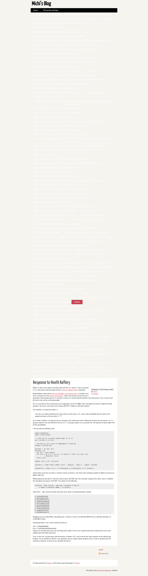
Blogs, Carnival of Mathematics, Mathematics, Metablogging (56, 224)
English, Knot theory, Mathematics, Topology (86, 324)
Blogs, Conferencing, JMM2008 (86, 228)
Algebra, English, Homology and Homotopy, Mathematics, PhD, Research (61, 189)
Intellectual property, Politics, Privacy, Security (94, 363)
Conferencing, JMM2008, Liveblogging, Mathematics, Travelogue (58, 289)
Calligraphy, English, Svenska (44, 237)
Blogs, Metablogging (99, 233)
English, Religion (39, 345)
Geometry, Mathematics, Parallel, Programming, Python (54, 350)
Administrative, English (95, 93)
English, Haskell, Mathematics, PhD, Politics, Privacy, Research (57, 306)
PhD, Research (39, 371)
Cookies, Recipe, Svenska (43, 298)
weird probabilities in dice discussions (64, 393)
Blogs (35, 219)
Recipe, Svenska (58, 376)
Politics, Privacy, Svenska (75, 371)
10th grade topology (50, 10)
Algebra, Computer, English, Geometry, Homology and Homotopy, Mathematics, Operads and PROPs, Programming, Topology (74, 139)
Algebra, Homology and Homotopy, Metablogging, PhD (54, 211)
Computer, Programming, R (87, 276)
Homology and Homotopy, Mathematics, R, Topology (95, 354)
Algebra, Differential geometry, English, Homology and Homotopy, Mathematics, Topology (67, 163)
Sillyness (94, 376)
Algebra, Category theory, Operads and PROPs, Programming (57, 130)
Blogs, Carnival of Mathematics (55, 219)
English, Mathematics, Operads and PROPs (72, 328)
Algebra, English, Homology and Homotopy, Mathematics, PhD (57, 185)
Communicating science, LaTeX (102, 263)
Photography (55, 371)
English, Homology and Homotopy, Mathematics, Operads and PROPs (60, 315)
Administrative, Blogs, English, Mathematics (50, 80)
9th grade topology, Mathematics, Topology (49, 28)
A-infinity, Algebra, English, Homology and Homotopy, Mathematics (58, 36)
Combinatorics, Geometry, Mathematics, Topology (52, 254)
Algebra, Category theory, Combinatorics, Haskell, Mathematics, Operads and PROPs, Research (70, 121)
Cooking (62, 298)
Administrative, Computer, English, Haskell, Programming (55, 88)
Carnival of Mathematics (71, 237)
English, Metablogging (78, 337)
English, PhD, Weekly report (44, 341)
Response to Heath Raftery (51, 382)
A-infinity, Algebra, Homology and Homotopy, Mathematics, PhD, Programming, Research (67, 58)
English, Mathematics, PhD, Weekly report (49, 332)
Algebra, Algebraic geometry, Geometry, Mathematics (53, 117)
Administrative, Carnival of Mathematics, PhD (89, 80)
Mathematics (71, 367)
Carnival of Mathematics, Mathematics (99, 237)
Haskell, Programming (41, 354)
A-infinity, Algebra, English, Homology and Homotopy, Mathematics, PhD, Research (65, 45)
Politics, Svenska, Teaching (100, 371)
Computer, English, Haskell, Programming (49, 272)
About (35, 10)
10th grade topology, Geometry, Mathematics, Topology (54, 19)
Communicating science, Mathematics (97, 267)
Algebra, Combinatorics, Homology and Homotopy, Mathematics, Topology (61, 134)
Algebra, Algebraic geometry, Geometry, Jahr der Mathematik (56, 113)
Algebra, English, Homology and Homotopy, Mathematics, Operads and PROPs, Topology (67, 180)
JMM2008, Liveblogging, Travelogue (47, 367)
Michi (95, 391)
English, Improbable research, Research (48, 324)
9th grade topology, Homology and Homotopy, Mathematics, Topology (59, 23)
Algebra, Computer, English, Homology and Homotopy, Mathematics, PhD (61, 150)
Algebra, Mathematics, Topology (92, 215)
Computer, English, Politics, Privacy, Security (88, 272)
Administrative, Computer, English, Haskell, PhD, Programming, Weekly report (63, 84)
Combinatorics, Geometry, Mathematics (90, 250)
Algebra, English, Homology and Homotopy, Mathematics (55, 176)
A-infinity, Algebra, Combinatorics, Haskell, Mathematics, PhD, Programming (62, 32)
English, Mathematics (41, 328)
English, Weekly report (79, 345)
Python (77, 563)
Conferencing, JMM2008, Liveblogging (48, 285)
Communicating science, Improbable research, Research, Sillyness (59, 263)
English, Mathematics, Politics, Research (49, 337)
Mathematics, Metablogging (91, 367)
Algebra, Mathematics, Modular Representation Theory (54, 215)
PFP (69, 388)
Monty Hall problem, (57, 396)
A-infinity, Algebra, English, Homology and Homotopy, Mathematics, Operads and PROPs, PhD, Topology (73, 41)
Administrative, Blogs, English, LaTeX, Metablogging (75, 75)
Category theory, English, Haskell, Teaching (85, 241)
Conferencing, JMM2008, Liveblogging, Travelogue (52, 293)
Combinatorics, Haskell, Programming (91, 254)
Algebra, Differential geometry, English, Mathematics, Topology (57, 167)
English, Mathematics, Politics (82, 332)
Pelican (49, 563)
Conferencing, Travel (86, 293)
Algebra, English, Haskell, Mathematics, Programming (54, 172)
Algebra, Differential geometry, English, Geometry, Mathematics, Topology (61, 159)
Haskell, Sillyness (62, 354)
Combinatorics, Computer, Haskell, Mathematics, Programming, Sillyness (61, 246)
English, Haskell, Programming (93, 311)
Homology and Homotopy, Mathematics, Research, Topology (56, 358)
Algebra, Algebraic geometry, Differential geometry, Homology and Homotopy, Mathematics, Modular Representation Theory (74, 102)
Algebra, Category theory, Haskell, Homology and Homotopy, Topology (60, 126)
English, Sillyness (58, 345)
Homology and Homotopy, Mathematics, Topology (52, 363)
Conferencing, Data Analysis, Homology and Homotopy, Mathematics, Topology (63, 280)
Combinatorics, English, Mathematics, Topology (51, 250)
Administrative (90, 71)
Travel (105, 376)
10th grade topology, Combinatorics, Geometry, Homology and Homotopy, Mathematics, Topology (70, 15)
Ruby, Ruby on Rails (78, 376)
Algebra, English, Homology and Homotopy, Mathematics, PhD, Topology (61, 193)
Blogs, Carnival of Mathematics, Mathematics (89, 219)
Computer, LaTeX (65, 276)
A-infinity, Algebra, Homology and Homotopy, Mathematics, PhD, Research (61, 62)
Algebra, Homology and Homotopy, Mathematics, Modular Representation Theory (64, 206)
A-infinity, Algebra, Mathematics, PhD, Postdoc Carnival (54, 67)
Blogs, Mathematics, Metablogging (46, 233)
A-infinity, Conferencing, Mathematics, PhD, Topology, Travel (56, 71)
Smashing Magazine (104, 570)
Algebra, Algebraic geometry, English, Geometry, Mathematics (57, 108)
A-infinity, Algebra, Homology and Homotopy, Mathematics (55, 54)
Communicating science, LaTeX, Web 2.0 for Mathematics (55, 267)
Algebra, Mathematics (89, 211)
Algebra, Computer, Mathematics (45, 154)
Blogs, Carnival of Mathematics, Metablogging (50, 228)
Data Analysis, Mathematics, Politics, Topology (51, 302)
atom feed (104, 553)
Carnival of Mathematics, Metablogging (48, 241)
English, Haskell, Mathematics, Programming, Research (54, 311)
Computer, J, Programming (43, 276)
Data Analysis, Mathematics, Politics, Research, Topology (93, 298)
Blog (112, 215)
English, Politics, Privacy (69, 341)
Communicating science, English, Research (50, 259)
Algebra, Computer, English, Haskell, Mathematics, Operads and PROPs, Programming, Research (70, 146)
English (77, 302)
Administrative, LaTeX (41, 97)
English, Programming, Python (96, 341)
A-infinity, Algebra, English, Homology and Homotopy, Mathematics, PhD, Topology (65, 49)
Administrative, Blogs (41, 75)
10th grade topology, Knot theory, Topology (96, 19)
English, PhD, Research (101, 337)
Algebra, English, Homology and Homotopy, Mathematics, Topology (59, 198)
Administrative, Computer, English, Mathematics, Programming (57, 93)
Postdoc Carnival (39, 376)
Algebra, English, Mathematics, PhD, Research (51, 202)
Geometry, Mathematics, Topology (94, 350)
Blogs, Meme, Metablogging (75, 233)
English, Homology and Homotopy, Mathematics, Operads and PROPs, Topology (64, 319)
